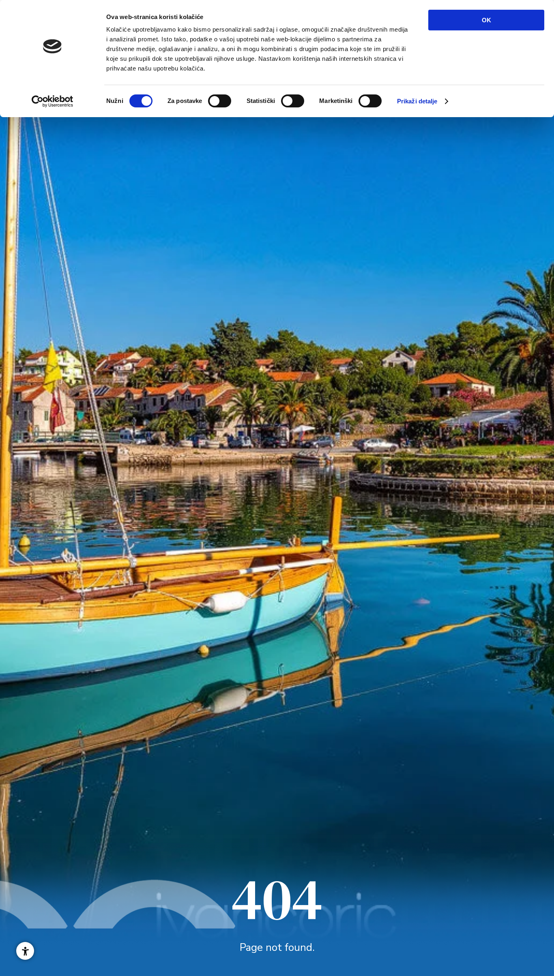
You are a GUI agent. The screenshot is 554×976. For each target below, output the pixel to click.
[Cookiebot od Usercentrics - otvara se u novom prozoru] (52, 101)
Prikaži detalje (417, 101)
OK (486, 20)
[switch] (219, 100)
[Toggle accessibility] (25, 951)
